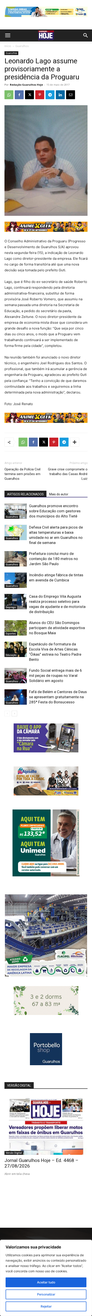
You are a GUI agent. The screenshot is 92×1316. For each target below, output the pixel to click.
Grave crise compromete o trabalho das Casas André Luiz (68, 474)
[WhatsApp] (8, 94)
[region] (46, 1278)
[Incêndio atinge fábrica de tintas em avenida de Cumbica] (15, 580)
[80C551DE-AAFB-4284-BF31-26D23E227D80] (46, 875)
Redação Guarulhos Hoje (26, 84)
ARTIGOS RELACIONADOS (25, 494)
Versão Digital (14, 1152)
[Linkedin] (60, 94)
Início (7, 46)
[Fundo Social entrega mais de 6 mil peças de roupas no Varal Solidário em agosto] (15, 675)
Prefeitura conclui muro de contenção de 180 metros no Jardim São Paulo (53, 558)
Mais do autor (58, 494)
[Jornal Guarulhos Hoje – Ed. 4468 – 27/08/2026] (46, 1125)
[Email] (70, 94)
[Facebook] (19, 94)
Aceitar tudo (46, 1282)
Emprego (11, 607)
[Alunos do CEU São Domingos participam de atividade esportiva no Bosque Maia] (15, 628)
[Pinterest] (39, 94)
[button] (7, 35)
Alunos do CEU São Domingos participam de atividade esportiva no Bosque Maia (57, 627)
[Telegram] (50, 94)
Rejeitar (46, 1306)
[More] (74, 442)
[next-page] (14, 713)
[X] (29, 94)
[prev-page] (7, 713)
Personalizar (46, 1294)
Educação (11, 655)
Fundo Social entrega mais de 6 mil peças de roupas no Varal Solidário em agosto (55, 675)
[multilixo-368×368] (46, 975)
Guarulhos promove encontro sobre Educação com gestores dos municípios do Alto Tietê (55, 511)
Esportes (11, 633)
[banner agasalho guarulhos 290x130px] (46, 794)
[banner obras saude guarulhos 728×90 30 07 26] (46, 18)
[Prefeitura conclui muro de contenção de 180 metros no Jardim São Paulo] (15, 558)
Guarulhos (22, 46)
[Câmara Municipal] (46, 751)
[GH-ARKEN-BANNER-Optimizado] (46, 1014)
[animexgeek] (46, 231)
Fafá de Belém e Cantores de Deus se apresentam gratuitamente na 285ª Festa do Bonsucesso (58, 697)
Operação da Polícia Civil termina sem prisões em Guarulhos (22, 474)
